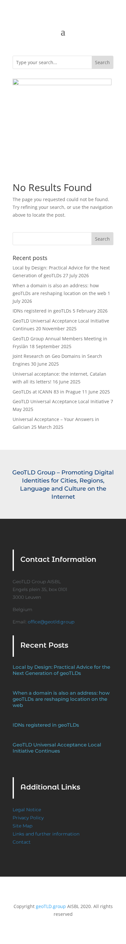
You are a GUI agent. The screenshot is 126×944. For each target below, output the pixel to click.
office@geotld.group (51, 622)
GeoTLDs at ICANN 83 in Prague (47, 392)
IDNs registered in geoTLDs (42, 311)
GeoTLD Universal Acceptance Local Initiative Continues (57, 748)
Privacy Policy (28, 818)
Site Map (22, 826)
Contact (22, 842)
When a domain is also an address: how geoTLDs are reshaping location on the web (61, 699)
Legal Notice (27, 810)
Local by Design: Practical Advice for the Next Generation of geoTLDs (61, 670)
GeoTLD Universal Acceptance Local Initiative (61, 401)
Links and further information (46, 834)
